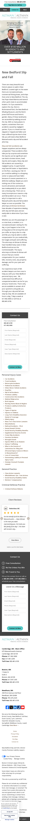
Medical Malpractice (12, 399)
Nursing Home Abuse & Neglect (16, 404)
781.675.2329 (12, 698)
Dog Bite (8, 390)
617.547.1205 (12, 680)
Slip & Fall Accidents (12, 392)
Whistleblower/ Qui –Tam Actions (16, 475)
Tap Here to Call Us (15, 5)
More (25, 10)
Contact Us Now (15, 367)
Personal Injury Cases (11, 375)
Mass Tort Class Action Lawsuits (16, 421)
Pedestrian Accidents (12, 386)
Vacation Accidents (11, 437)
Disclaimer (15, 736)
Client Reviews (15, 499)
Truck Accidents (10, 381)
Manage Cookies (19, 759)
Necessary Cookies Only (9, 816)
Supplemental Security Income (15, 433)
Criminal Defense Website (14, 489)
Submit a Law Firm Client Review (15, 547)
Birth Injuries (9, 401)
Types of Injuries (10, 410)
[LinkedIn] (15, 707)
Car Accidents (9, 379)
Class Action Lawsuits (12, 473)
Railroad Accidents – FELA (14, 426)
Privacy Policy (15, 734)
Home (5, 10)
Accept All (9, 811)
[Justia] (19, 707)
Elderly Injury (9, 419)
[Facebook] (7, 707)
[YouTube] (22, 707)
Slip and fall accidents (10, 146)
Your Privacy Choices (13, 756)
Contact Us (15, 10)
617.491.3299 (10, 659)
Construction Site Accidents (14, 397)
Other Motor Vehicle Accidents (15, 388)
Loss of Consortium (12, 455)
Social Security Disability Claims (16, 478)
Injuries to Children (11, 413)
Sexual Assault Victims (12, 428)
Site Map (15, 739)
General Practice (9, 469)
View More (15, 540)
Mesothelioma (10, 424)
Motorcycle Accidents (12, 383)
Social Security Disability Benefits (16, 430)
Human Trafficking (11, 444)
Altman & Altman (18, 206)
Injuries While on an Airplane (15, 442)
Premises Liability (11, 395)
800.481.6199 (14, 661)
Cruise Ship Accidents (12, 435)
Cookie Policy (7, 759)
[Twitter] (11, 707)
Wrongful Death (10, 439)
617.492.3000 (12, 656)
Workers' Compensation (13, 480)
